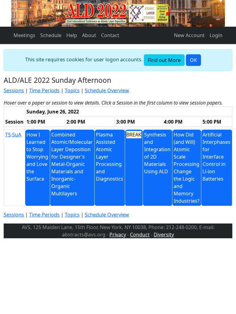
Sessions (14, 90)
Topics (72, 90)
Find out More (164, 60)
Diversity (164, 234)
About (89, 35)
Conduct (140, 234)
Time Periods (44, 90)
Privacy (117, 234)
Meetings (24, 35)
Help (71, 35)
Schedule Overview (107, 90)
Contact (110, 35)
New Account (189, 35)
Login (216, 35)
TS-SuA (13, 134)
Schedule (50, 35)
